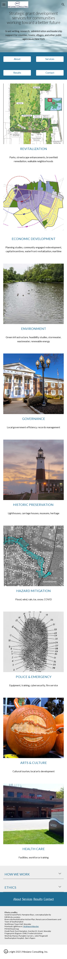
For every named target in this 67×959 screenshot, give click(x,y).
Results (38, 899)
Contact (49, 899)
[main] (33, 18)
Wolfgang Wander (31, 926)
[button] (4, 4)
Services (27, 899)
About (17, 899)
